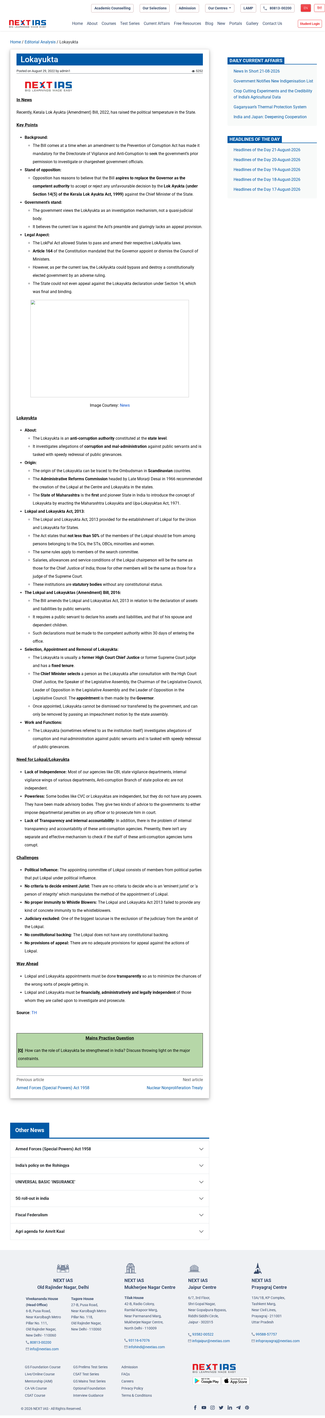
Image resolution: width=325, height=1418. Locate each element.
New (221, 23)
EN (306, 8)
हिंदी (319, 8)
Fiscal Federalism (31, 1214)
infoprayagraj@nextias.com (278, 1341)
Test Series (130, 23)
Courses (109, 23)
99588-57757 (266, 1334)
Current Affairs (157, 23)
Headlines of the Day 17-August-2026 (267, 189)
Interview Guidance (88, 1395)
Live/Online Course (40, 1374)
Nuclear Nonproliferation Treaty (175, 1087)
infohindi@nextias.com (146, 1347)
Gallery (252, 23)
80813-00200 (40, 1342)
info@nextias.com (44, 1349)
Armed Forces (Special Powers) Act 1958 (53, 1087)
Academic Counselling (112, 8)
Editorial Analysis (40, 42)
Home (77, 23)
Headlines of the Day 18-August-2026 (267, 179)
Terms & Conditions (136, 1395)
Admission (187, 8)
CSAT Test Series (86, 1374)
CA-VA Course (36, 1388)
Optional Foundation (89, 1388)
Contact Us (272, 23)
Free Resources (187, 23)
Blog (209, 23)
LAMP (248, 8)
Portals (235, 23)
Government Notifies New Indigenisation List (273, 81)
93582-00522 (203, 1334)
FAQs (125, 1374)
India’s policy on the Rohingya (42, 1165)
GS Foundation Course (42, 1367)
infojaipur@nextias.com (211, 1341)
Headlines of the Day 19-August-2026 (267, 169)
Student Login (310, 24)
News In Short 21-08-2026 (257, 71)
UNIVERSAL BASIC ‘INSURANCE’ (45, 1182)
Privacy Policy (132, 1388)
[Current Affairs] (27, 24)
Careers (127, 1381)
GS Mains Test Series (89, 1381)
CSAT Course (35, 1395)
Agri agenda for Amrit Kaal (39, 1231)
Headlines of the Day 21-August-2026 (267, 149)
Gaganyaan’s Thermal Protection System (270, 107)
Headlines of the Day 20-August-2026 (267, 159)
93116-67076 (139, 1340)
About (92, 23)
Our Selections (155, 8)
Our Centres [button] (218, 8)
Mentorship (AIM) (39, 1381)
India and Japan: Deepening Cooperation (270, 116)
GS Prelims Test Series (90, 1367)
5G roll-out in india (32, 1198)
